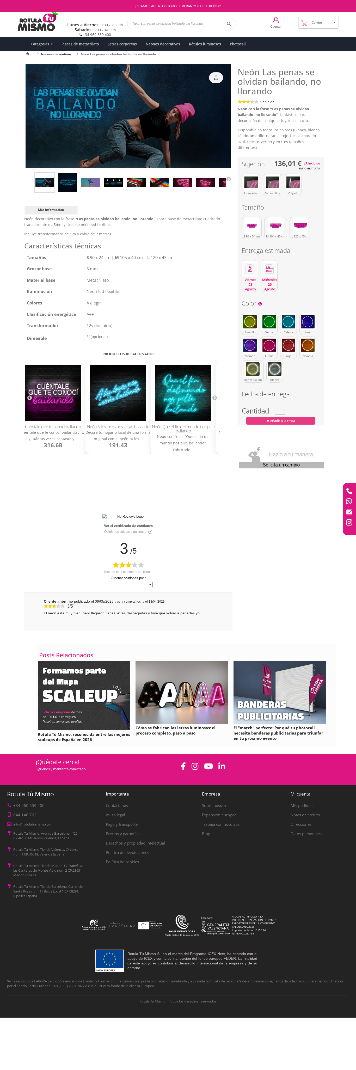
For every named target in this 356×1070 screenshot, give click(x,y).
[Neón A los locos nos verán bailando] (118, 393)
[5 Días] (250, 269)
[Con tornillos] (272, 182)
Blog (206, 833)
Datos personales (306, 833)
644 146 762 (24, 814)
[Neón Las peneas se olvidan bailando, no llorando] (44, 182)
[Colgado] (293, 182)
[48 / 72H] (269, 269)
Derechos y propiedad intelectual (135, 843)
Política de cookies (122, 861)
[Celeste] (288, 321)
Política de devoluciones (127, 852)
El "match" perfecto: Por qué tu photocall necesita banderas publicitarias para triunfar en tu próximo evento (278, 733)
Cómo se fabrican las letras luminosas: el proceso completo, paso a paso (176, 730)
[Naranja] (308, 345)
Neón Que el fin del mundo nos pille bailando (183, 429)
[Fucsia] (269, 345)
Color (250, 304)
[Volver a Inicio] (31, 54)
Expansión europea (219, 814)
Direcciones (301, 824)
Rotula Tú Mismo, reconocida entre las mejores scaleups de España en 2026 (84, 737)
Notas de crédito (305, 814)
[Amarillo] (250, 321)
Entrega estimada (267, 251)
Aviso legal (115, 814)
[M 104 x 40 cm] (275, 225)
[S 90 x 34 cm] (251, 225)
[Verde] (269, 321)
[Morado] (250, 345)
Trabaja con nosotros (221, 824)
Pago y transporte (122, 824)
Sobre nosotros (215, 805)
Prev (29, 397)
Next (228, 178)
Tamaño (254, 208)
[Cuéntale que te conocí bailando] (52, 393)
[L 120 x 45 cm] (300, 225)
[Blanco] (275, 369)
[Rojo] (288, 345)
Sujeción (254, 165)
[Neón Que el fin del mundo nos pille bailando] (183, 393)
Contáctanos (117, 805)
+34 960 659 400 (97, 34)
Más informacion (51, 209)
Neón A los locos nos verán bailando (118, 427)
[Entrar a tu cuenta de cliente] (276, 19)
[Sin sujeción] (251, 182)
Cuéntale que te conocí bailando (53, 427)
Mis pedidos (301, 805)
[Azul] (308, 321)
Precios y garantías (122, 833)
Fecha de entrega (266, 395)
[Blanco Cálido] (252, 369)
